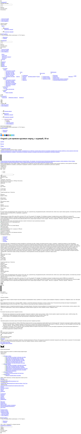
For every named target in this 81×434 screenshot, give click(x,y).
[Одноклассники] (3, 135)
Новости (2, 378)
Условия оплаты (4, 409)
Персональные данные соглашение (8, 405)
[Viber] (8, 135)
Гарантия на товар (4, 412)
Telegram (5, 38)
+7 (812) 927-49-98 (5, 18)
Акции (2, 390)
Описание (5, 236)
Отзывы (5, 237)
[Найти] (2, 6)
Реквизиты (3, 402)
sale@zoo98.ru (4, 33)
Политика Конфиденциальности (8, 406)
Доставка (5, 241)
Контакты (3, 394)
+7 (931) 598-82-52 (4, 21)
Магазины (3, 401)
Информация (3, 399)
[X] (6, 135)
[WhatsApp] (10, 135)
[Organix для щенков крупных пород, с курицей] (40, 151)
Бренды (2, 389)
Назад (8, 120)
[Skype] (12, 135)
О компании (3, 393)
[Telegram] (13, 135)
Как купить (5, 239)
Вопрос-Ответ (4, 404)
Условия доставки (4, 410)
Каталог (2, 386)
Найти (2, 428)
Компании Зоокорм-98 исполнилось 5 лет (9, 381)
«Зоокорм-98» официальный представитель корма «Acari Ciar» (14, 383)
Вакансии (3, 398)
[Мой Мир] (5, 135)
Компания (3, 391)
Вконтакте (5, 37)
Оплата (4, 240)
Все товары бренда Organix (6, 343)
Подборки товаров (5, 387)
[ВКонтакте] (1, 135)
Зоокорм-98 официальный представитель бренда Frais (12, 385)
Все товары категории (5, 342)
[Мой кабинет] (1, 98)
